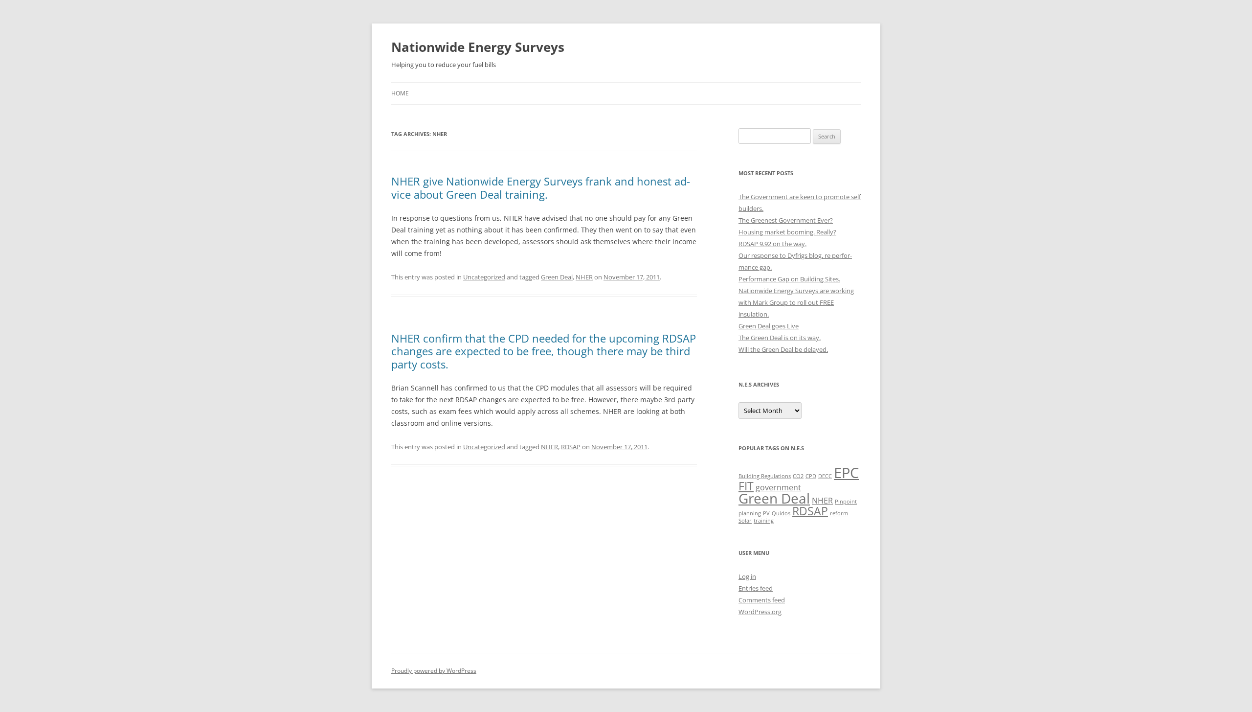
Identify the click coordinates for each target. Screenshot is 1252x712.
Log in (747, 576)
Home (400, 93)
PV (766, 513)
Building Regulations (764, 476)
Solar (745, 520)
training (764, 520)
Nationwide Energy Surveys (477, 47)
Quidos (781, 513)
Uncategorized (484, 277)
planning (749, 513)
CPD (810, 476)
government (778, 487)
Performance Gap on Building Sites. (789, 279)
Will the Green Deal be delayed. (783, 349)
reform (839, 513)
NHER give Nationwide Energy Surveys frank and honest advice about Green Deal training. (540, 187)
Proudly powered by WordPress (433, 670)
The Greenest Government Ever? (785, 220)
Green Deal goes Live (768, 326)
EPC (846, 472)
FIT (746, 486)
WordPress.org (760, 611)
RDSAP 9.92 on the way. (772, 243)
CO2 (798, 476)
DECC (825, 476)
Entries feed (755, 588)
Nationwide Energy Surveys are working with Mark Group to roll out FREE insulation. (796, 302)
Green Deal (557, 277)
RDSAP (571, 446)
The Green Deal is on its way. (779, 337)
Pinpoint (846, 501)
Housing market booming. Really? (787, 232)
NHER (584, 277)
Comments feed (761, 600)
